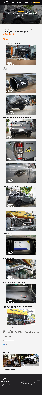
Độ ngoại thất (4, 340)
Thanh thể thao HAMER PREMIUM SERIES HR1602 (9, 35)
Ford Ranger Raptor (12, 340)
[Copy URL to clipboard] (7, 344)
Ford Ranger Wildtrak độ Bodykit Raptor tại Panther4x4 (29, 367)
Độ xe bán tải (8, 340)
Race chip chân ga (5, 39)
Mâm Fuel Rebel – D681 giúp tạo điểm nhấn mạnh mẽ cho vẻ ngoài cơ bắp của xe (15, 304)
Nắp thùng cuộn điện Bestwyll (7, 37)
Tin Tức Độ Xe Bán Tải (5, 368)
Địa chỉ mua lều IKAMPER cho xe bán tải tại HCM (9, 369)
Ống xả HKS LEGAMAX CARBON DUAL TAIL (8, 33)
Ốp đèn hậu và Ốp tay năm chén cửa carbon (8, 34)
